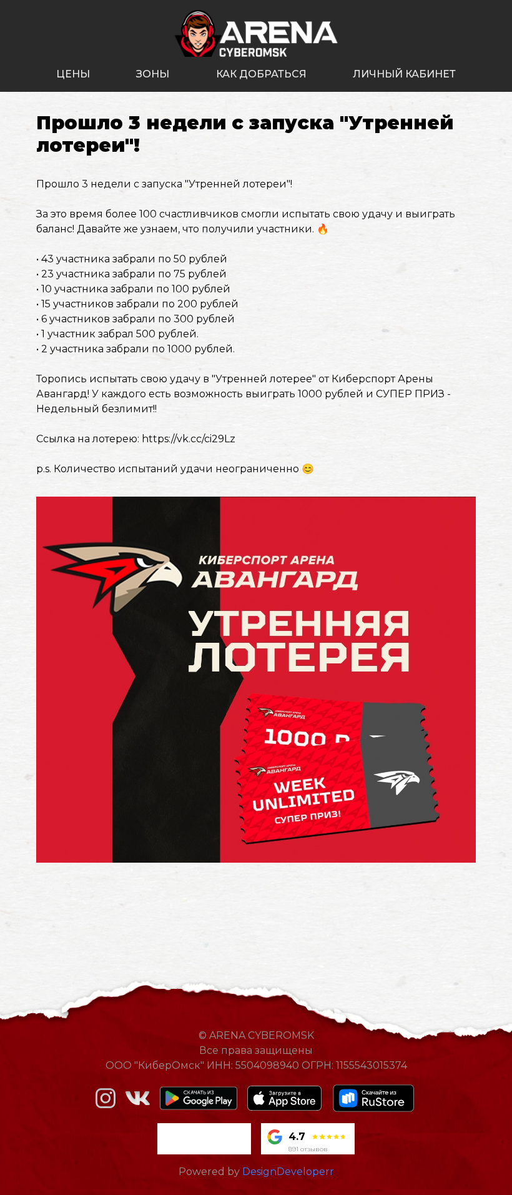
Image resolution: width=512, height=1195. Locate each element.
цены (73, 74)
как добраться (261, 74)
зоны (152, 74)
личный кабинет (404, 74)
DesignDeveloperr (288, 1172)
